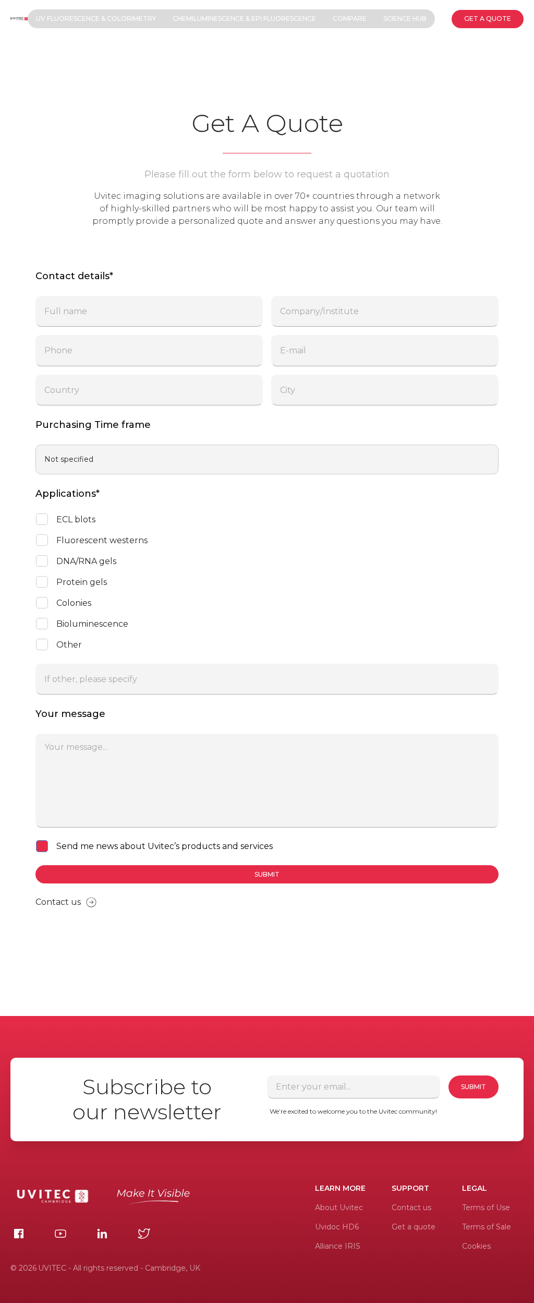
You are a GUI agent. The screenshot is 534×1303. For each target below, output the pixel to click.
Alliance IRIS (337, 1246)
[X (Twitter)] (144, 1233)
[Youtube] (60, 1233)
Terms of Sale (486, 1227)
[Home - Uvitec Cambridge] (18, 18)
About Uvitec (339, 1207)
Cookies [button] (476, 1246)
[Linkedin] (102, 1233)
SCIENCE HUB (405, 18)
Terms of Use (486, 1207)
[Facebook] (18, 1233)
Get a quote (413, 1227)
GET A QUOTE (487, 18)
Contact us (411, 1207)
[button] (96, 18)
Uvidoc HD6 (337, 1227)
